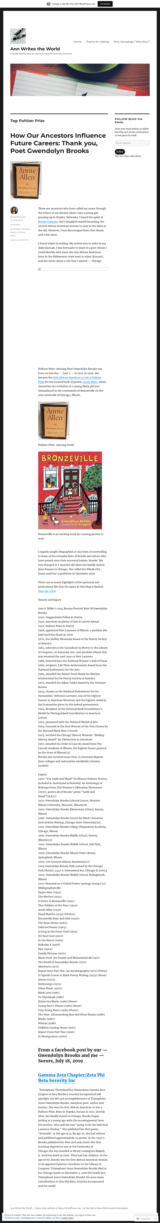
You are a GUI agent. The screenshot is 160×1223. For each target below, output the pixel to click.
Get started (105, 4)
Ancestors (15, 224)
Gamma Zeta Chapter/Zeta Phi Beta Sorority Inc (71, 1077)
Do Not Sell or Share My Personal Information (105, 1208)
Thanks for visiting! (97, 41)
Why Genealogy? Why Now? (132, 41)
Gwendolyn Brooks (20, 229)
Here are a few (47, 591)
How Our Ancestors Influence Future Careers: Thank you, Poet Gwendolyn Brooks (58, 143)
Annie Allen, (90, 381)
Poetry (13, 232)
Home (78, 41)
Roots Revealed (18, 217)
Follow (120, 151)
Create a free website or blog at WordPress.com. (58, 1208)
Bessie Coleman (48, 221)
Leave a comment (19, 240)
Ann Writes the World (35, 48)
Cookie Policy (67, 1218)
